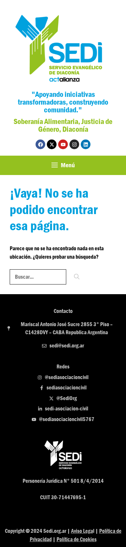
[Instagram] (74, 144)
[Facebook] (40, 144)
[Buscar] (76, 277)
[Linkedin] (85, 144)
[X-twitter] (52, 144)
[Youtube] (63, 144)
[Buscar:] (38, 277)
